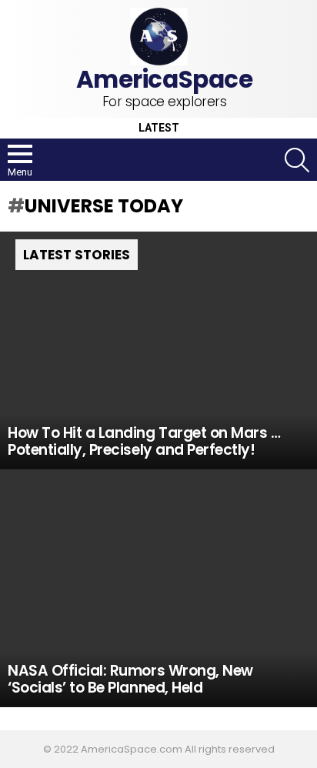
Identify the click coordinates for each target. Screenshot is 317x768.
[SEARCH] (297, 160)
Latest (158, 128)
